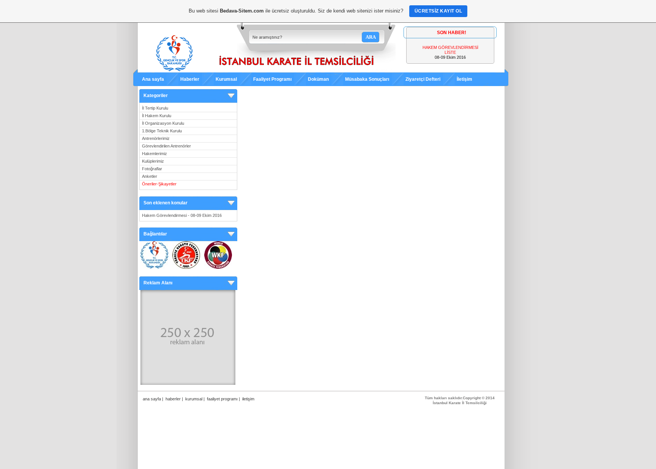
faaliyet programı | (223, 399)
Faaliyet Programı (272, 79)
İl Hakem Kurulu (156, 115)
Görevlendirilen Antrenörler (166, 146)
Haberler (189, 79)
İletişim (464, 79)
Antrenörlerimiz (156, 138)
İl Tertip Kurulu (155, 108)
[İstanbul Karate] (266, 70)
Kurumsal (226, 79)
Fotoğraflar (152, 168)
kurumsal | (195, 399)
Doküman (318, 79)
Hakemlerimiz (154, 153)
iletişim (248, 399)
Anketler (149, 176)
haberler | (174, 399)
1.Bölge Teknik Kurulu (162, 131)
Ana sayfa (153, 79)
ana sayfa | (153, 399)
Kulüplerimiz (153, 161)
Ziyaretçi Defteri (422, 79)
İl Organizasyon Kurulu (163, 123)
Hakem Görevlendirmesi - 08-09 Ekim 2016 (182, 215)
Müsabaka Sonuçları (367, 79)
